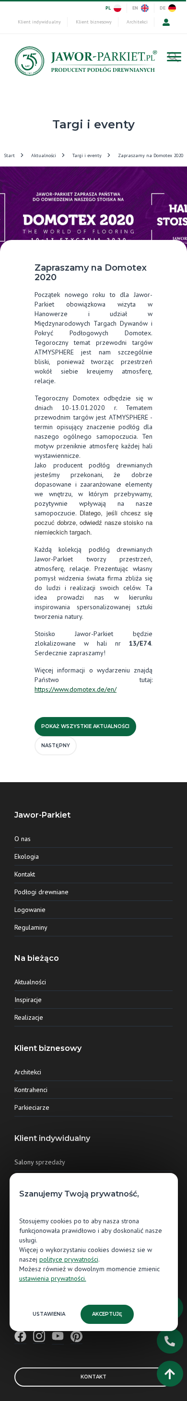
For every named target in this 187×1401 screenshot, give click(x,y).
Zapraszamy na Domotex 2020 (150, 155)
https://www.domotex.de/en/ (76, 689)
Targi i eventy (87, 155)
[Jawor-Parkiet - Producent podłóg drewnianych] (85, 63)
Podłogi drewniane (41, 892)
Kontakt (24, 874)
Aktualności (43, 155)
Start (9, 155)
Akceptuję (107, 1314)
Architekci (137, 22)
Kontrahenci (30, 1089)
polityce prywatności (68, 1259)
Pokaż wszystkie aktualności (85, 726)
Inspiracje (28, 999)
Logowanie (30, 909)
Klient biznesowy (94, 22)
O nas (22, 838)
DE (162, 8)
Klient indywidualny (39, 22)
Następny (55, 745)
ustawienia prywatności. (52, 1278)
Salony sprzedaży (39, 1162)
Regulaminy (30, 927)
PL (108, 8)
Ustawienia (49, 1314)
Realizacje (28, 1017)
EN (135, 8)
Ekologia (26, 856)
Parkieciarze (31, 1107)
